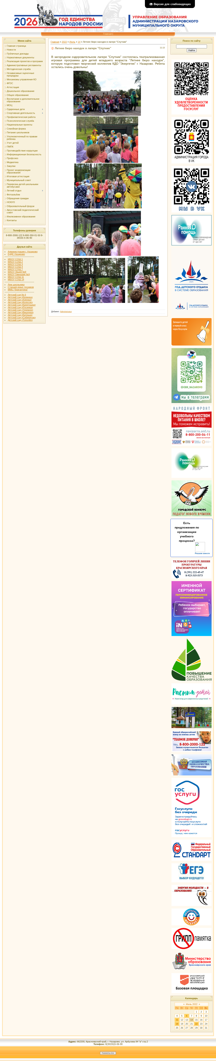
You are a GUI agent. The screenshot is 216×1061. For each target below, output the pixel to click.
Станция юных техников (21, 287)
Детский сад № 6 (17, 294)
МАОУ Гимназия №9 (19, 274)
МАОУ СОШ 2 (15, 261)
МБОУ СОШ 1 (15, 259)
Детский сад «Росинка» (20, 307)
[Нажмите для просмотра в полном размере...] (107, 114)
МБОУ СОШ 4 (15, 267)
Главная (107, 34)
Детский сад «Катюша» (20, 315)
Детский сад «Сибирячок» (22, 317)
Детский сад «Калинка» (20, 297)
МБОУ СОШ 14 (16, 279)
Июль (72, 42)
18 (177, 1024)
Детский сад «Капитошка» (22, 305)
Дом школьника (16, 284)
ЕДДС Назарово (16, 254)
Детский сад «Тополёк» (20, 320)
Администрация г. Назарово (23, 251)
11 (177, 1020)
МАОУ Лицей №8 (17, 272)
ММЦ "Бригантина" (18, 289)
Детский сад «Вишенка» (21, 312)
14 (79, 42)
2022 (64, 42)
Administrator (66, 312)
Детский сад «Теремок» (20, 310)
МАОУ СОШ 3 (15, 264)
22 (196, 1024)
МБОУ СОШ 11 (16, 277)
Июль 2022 (191, 1004)
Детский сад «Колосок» (20, 302)
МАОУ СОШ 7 (15, 269)
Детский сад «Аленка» (20, 299)
